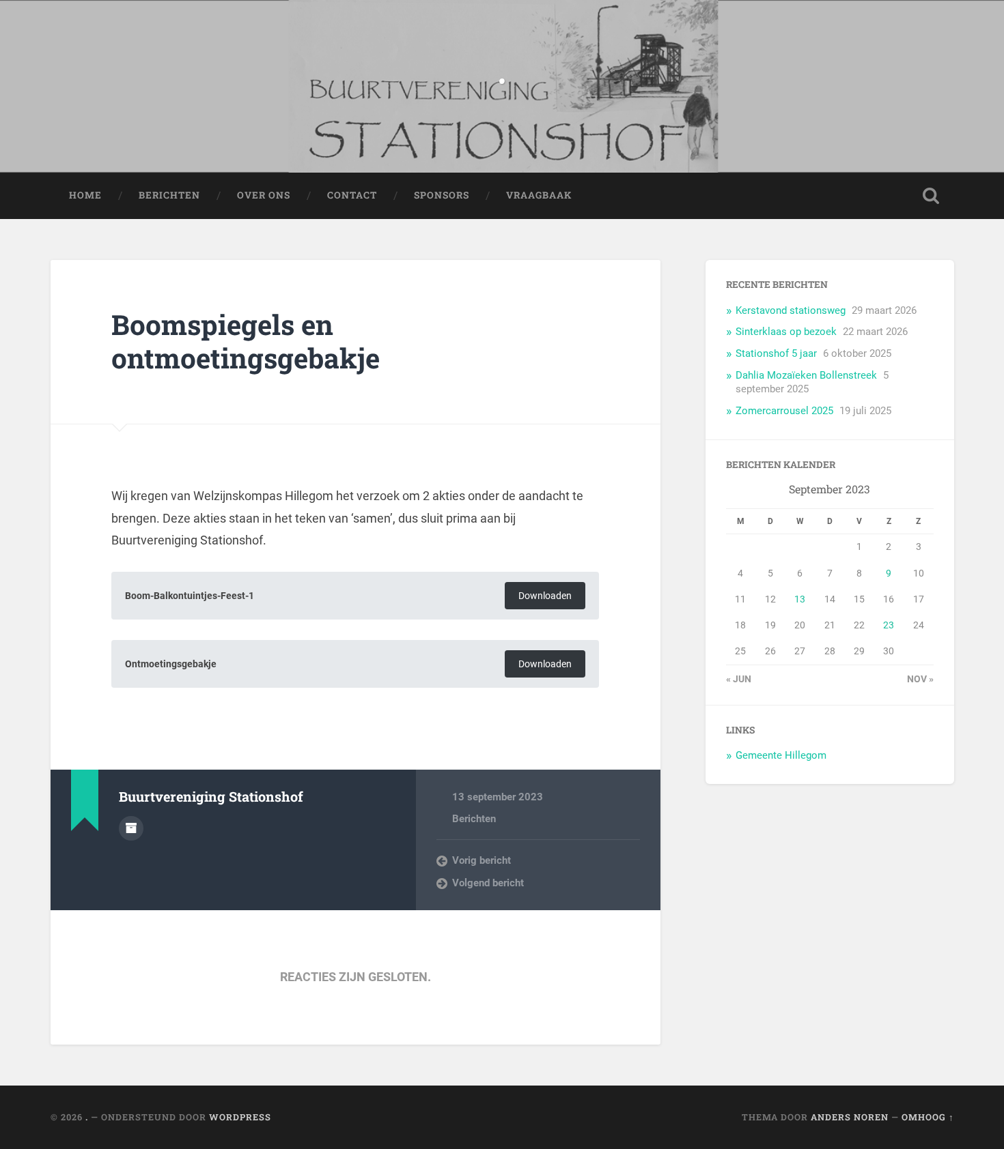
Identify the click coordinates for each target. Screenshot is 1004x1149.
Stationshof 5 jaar (776, 353)
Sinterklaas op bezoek (786, 331)
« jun (738, 678)
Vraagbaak (539, 195)
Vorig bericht (481, 860)
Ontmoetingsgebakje (171, 664)
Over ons (263, 195)
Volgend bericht (488, 883)
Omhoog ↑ (928, 1116)
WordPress (240, 1116)
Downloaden (545, 596)
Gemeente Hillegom (781, 755)
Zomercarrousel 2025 (784, 411)
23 (888, 625)
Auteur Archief (131, 828)
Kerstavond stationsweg (791, 310)
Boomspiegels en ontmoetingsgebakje (245, 341)
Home (85, 195)
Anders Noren (850, 1116)
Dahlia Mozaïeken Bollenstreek (806, 375)
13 (799, 599)
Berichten (169, 195)
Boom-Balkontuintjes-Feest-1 (189, 596)
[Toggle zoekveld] (931, 196)
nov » (920, 678)
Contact (352, 195)
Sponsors (441, 195)
